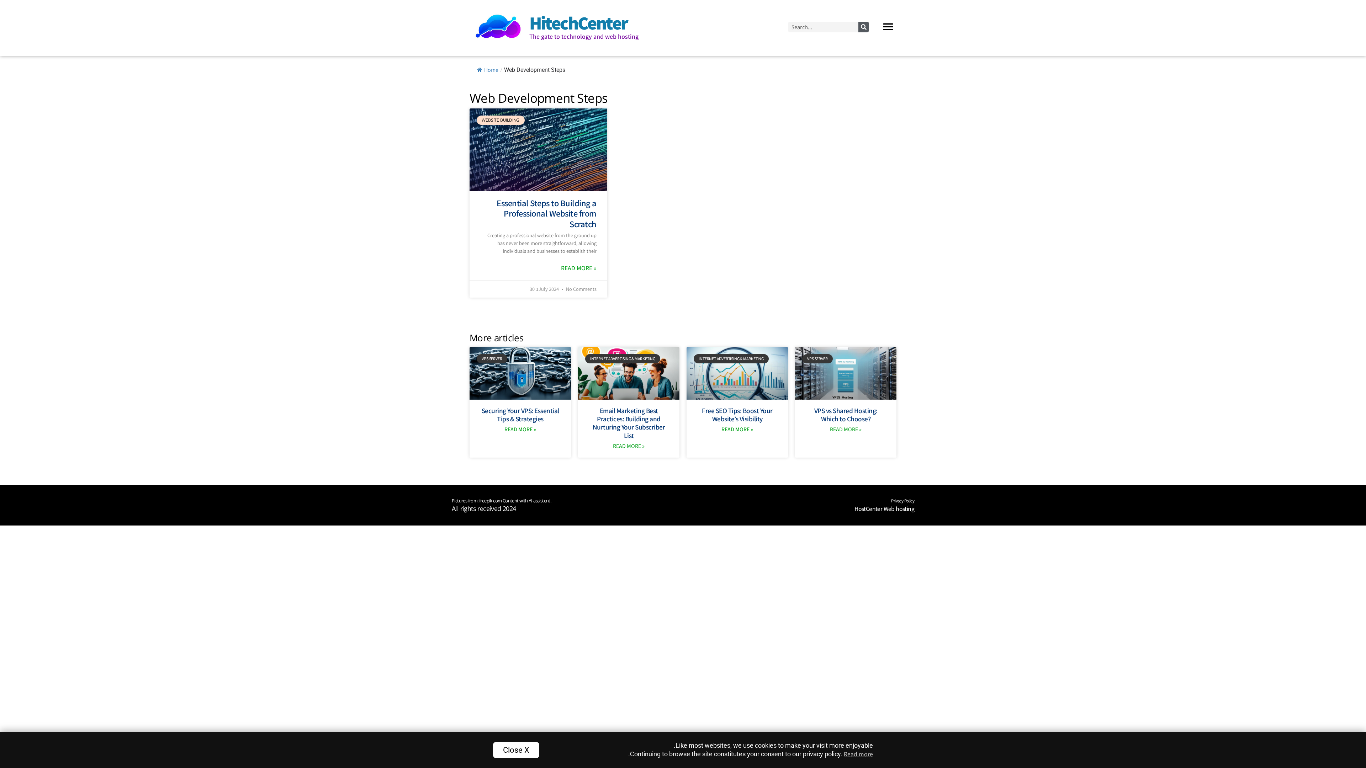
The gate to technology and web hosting (584, 36)
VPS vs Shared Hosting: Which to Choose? (846, 414)
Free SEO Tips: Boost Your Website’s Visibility (737, 414)
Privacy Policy (902, 501)
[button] (888, 26)
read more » (579, 268)
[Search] (863, 27)
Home (491, 70)
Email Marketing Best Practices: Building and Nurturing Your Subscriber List (629, 423)
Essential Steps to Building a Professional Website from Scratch (547, 213)
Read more (858, 754)
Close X (516, 749)
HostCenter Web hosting (884, 509)
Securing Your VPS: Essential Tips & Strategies (520, 414)
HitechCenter (578, 23)
